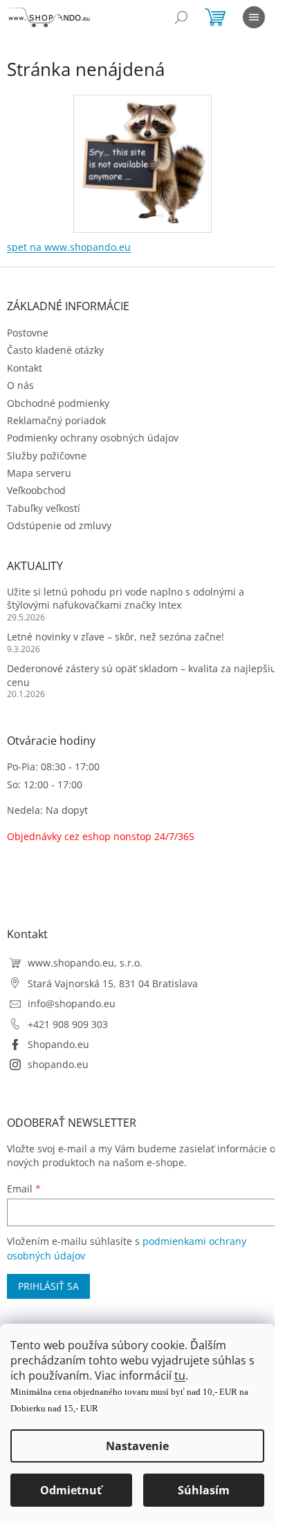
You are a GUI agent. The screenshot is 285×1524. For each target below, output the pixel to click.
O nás (20, 385)
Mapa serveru (39, 472)
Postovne (27, 332)
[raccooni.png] (142, 159)
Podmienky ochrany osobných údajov (92, 437)
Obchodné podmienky (58, 403)
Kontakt (24, 367)
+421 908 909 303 (68, 1024)
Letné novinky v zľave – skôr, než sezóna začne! (115, 636)
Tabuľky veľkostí (43, 508)
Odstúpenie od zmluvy (59, 525)
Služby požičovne (46, 455)
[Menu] (254, 17)
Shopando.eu (58, 1044)
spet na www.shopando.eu (69, 247)
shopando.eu (58, 1064)
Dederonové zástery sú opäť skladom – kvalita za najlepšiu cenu (142, 675)
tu (179, 1375)
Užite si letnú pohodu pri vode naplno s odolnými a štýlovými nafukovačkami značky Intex (125, 598)
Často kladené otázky (55, 349)
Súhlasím (204, 1490)
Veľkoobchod (36, 490)
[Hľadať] (181, 17)
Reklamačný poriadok (56, 420)
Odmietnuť (71, 1490)
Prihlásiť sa (48, 1286)
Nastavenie (137, 1446)
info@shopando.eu (72, 1003)
